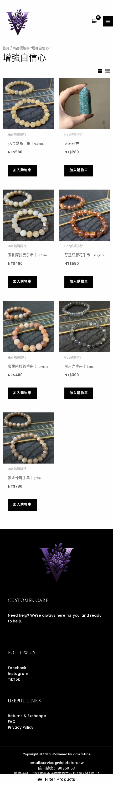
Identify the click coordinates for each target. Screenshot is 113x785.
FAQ (11, 721)
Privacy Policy (20, 727)
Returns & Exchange (27, 715)
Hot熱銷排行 (17, 134)
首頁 (6, 48)
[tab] (100, 70)
